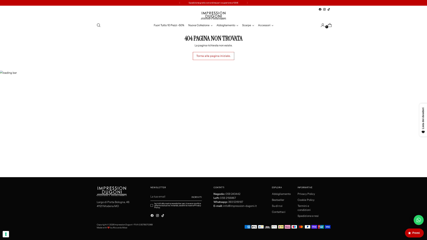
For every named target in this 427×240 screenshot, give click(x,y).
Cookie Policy (306, 200)
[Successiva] (247, 3)
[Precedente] (179, 3)
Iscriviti (196, 197)
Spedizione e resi (308, 216)
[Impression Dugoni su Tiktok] (328, 9)
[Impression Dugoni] (213, 16)
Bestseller (278, 200)
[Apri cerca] (98, 25)
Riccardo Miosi (120, 227)
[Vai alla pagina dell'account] (321, 25)
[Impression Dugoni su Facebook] (320, 9)
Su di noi (277, 206)
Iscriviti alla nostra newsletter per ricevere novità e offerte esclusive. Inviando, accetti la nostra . (177, 205)
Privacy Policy (306, 194)
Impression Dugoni (123, 224)
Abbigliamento (281, 194)
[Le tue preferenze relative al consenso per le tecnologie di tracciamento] (6, 234)
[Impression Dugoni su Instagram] (324, 9)
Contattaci (278, 212)
